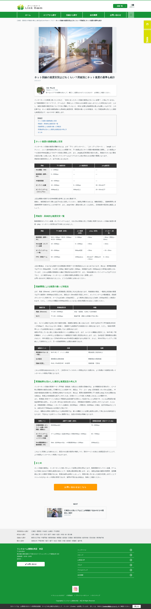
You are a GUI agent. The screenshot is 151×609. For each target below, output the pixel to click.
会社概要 (93, 15)
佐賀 (58, 534)
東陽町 (74, 541)
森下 (49, 534)
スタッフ (80, 555)
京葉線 (70, 537)
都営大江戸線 (35, 537)
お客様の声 (81, 560)
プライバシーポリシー (82, 595)
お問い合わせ (115, 15)
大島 (33, 534)
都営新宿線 (52, 537)
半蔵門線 (44, 537)
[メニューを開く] (131, 15)
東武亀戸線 (100, 537)
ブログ (80, 565)
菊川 (47, 541)
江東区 (33, 531)
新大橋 (70, 534)
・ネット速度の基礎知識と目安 (47, 121)
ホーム (28, 15)
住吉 (55, 541)
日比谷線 (92, 537)
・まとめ (39, 132)
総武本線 (85, 537)
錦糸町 (69, 541)
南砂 (54, 534)
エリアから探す (49, 15)
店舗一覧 (120, 6)
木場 (62, 534)
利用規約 (70, 595)
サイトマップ (96, 595)
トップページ (82, 550)
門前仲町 (41, 541)
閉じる (136, 606)
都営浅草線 (77, 537)
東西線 (59, 537)
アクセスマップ (83, 570)
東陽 (37, 534)
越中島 (80, 541)
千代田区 (57, 531)
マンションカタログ (58, 595)
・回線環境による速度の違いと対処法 (49, 126)
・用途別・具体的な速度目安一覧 (47, 124)
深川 (45, 534)
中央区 (45, 531)
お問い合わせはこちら (75, 487)
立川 (41, 534)
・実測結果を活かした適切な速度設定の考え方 (52, 129)
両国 (59, 541)
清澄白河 (34, 541)
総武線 (65, 537)
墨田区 (39, 531)
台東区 (50, 531)
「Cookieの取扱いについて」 (110, 606)
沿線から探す (71, 15)
